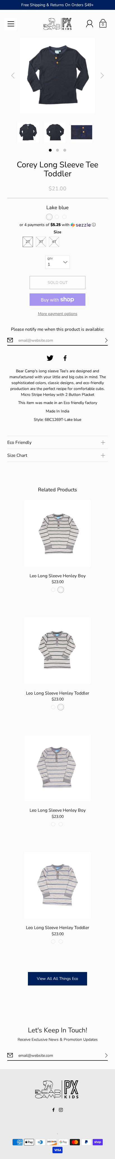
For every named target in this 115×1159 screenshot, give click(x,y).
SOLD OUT (58, 282)
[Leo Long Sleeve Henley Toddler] (57, 650)
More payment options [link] (57, 313)
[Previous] (12, 75)
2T (28, 241)
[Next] (102, 75)
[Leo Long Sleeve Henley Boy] (57, 533)
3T (41, 241)
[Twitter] (50, 358)
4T (54, 241)
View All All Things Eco (57, 978)
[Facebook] (65, 358)
